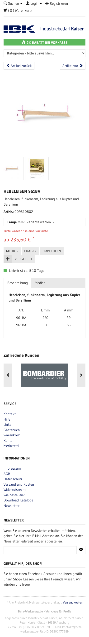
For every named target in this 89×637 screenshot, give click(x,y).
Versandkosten (73, 602)
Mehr (11, 251)
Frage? (30, 251)
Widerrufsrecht (15, 489)
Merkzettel (11, 445)
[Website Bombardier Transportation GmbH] (44, 375)
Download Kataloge (18, 500)
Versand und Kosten (19, 484)
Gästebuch (12, 430)
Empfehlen (51, 251)
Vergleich (23, 259)
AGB (7, 474)
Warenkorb (12, 435)
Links (7, 424)
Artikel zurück (21, 65)
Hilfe (7, 419)
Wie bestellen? (14, 495)
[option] (44, 375)
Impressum (12, 468)
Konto (8, 440)
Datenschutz (13, 479)
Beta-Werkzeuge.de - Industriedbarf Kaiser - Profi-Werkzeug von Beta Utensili (44, 29)
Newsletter (12, 505)
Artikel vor (70, 65)
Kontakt (10, 414)
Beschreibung (17, 283)
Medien (40, 283)
